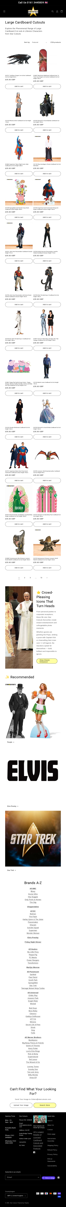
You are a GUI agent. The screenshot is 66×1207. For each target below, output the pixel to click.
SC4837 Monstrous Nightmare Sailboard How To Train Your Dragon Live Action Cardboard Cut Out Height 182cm (46, 77)
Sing (33, 1030)
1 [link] (19, 578)
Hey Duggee (33, 897)
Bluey (33, 891)
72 (41, 578)
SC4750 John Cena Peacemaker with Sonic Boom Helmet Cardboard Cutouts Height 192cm (18, 295)
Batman (33, 914)
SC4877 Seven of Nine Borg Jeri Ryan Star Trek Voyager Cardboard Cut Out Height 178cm (45, 339)
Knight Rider (33, 1001)
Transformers (33, 963)
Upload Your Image (21, 1105)
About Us (50, 1125)
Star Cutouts (13, 1203)
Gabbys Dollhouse (33, 1016)
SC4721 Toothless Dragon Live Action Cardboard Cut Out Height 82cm (18, 76)
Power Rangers (33, 960)
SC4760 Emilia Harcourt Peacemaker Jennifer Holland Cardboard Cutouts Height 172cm (45, 252)
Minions (33, 1022)
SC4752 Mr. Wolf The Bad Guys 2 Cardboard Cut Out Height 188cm (18, 339)
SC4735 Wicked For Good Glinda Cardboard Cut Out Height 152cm (47, 428)
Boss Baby (33, 1011)
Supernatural (33, 1057)
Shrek (33, 1027)
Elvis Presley (11, 806)
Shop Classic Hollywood (45, 661)
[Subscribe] (38, 1177)
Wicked (33, 1004)
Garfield (33, 974)
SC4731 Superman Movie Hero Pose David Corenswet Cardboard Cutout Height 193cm (16, 471)
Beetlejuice (33, 1040)
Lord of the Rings (33, 1051)
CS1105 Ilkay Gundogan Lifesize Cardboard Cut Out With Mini (47, 165)
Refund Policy (52, 1150)
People (9, 742)
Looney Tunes (33, 1066)
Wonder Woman (33, 933)
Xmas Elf (33, 1077)
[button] (4, 11)
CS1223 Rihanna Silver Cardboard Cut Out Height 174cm (18, 121)
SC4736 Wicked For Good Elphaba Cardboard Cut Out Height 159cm (46, 121)
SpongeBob (33, 983)
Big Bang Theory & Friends (33, 1043)
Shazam (33, 925)
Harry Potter (33, 1048)
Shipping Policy (52, 1145)
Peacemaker (33, 922)
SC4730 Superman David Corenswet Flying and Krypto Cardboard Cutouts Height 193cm (45, 208)
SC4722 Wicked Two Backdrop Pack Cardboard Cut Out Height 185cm (47, 515)
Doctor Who (33, 894)
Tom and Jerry (33, 1072)
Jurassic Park (33, 998)
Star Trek (10, 870)
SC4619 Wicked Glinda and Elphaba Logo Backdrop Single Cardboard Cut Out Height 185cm (18, 515)
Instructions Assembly (51, 1140)
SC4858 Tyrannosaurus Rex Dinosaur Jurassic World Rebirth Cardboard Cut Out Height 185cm (17, 559)
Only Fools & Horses (33, 899)
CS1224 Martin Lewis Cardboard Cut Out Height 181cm (45, 383)
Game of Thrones (33, 1046)
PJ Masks (33, 957)
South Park (33, 980)
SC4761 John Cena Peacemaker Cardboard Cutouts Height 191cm (18, 252)
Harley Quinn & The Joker (33, 919)
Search (49, 1120)
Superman (33, 930)
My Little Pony (33, 952)
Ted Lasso (33, 1059)
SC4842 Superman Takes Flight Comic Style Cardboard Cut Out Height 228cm (16, 165)
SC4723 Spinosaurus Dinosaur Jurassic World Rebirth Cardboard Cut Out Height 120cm (45, 559)
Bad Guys (33, 1008)
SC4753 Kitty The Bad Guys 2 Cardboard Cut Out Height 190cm (46, 295)
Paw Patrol (33, 977)
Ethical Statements (51, 1160)
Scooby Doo (33, 1069)
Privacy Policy (52, 1154)
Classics (33, 1014)
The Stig (33, 902)
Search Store (45, 1105)
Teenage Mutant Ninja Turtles (33, 988)
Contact (50, 1129)
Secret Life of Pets (33, 1025)
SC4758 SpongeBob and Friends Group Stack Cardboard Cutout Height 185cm (17, 208)
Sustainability (52, 1166)
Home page (51, 1134)
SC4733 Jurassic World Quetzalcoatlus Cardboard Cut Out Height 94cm (46, 471)
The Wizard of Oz (33, 1062)
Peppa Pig (33, 955)
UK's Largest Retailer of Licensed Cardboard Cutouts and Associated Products (38, 1140)
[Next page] (47, 577)
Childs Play (33, 995)
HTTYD (33, 1019)
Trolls (33, 1033)
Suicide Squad (33, 928)
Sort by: (27, 42)
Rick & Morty (33, 1054)
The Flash (33, 917)
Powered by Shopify (23, 1203)
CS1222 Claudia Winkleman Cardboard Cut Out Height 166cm (17, 428)
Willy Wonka (33, 1075)
